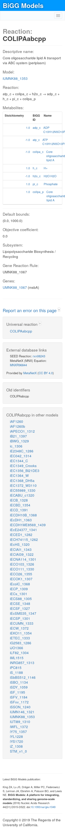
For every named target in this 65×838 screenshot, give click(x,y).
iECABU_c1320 (22, 495)
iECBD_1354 (20, 504)
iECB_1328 (19, 500)
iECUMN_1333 (21, 623)
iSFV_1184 (18, 697)
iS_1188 (16, 672)
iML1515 (16, 657)
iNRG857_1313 (22, 662)
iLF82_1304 (19, 652)
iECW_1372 (19, 628)
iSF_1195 (17, 692)
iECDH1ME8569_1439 (28, 524)
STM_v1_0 (18, 751)
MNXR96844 (18, 365)
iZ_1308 (16, 746)
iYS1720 (16, 741)
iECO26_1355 (21, 573)
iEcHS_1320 (20, 544)
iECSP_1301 (20, 618)
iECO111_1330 (22, 568)
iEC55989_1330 (22, 490)
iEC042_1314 (20, 455)
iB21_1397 (18, 436)
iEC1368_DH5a (22, 480)
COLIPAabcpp (21, 330)
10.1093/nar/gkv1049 (43, 807)
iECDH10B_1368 (23, 514)
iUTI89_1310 (20, 721)
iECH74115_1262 (24, 539)
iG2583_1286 (20, 642)
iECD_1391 (19, 509)
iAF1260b (17, 426)
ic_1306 (16, 445)
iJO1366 (16, 647)
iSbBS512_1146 (23, 677)
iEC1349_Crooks (23, 465)
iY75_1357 (18, 731)
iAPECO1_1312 (22, 431)
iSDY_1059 (19, 687)
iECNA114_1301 (23, 559)
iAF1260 (16, 421)
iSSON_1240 (20, 706)
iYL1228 (16, 736)
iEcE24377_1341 (23, 529)
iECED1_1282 (21, 534)
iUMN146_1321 (22, 711)
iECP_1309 (19, 588)
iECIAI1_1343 (21, 549)
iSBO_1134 (19, 682)
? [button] (59, 309)
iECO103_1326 (22, 564)
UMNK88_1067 (15, 287)
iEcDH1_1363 (21, 519)
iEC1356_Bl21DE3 (24, 470)
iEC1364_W (19, 475)
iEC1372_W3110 (23, 485)
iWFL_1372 (19, 726)
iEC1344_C (19, 460)
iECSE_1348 (20, 603)
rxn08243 (39, 356)
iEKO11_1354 (21, 632)
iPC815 (15, 667)
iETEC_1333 (20, 637)
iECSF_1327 (20, 608)
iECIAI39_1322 (22, 554)
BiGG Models (23, 5)
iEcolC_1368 (20, 583)
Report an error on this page (30, 310)
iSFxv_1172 (19, 701)
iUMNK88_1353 (15, 78)
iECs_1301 (18, 593)
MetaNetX (30, 373)
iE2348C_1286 (21, 450)
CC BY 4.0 (46, 373)
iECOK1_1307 (21, 578)
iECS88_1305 (21, 598)
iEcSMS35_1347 (23, 613)
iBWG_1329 (19, 440)
